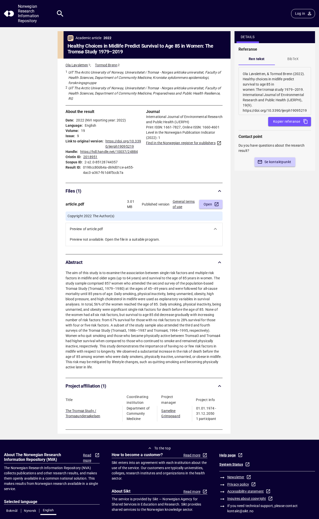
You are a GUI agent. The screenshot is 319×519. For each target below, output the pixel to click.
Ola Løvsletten (77, 65)
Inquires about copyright (246, 499)
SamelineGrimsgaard (170, 413)
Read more (87, 457)
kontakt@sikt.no (240, 511)
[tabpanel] (275, 91)
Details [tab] (248, 37)
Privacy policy (238, 484)
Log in (300, 13)
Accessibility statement (245, 491)
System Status (231, 464)
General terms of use (184, 204)
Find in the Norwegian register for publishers (181, 143)
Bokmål (11, 511)
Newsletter (235, 477)
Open (208, 204)
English (48, 510)
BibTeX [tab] (293, 59)
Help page (227, 455)
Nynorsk (30, 511)
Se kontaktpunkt (277, 162)
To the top (162, 448)
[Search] (60, 13)
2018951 (90, 157)
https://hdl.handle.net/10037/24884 (109, 152)
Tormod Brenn (106, 65)
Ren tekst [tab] (257, 59)
